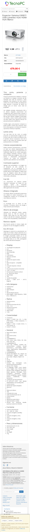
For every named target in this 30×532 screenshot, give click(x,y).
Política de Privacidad (9, 484)
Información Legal (20, 496)
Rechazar (11, 520)
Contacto (20, 11)
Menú (5, 11)
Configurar (4, 520)
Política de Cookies (21, 497)
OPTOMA (18, 55)
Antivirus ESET (6, 502)
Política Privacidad (7, 497)
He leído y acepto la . (13, 488)
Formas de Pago (20, 499)
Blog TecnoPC (6, 505)
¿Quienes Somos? (20, 500)
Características (7, 86)
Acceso (12, 11)
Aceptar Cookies (18, 520)
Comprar (22, 74)
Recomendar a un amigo (20, 86)
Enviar (21, 491)
